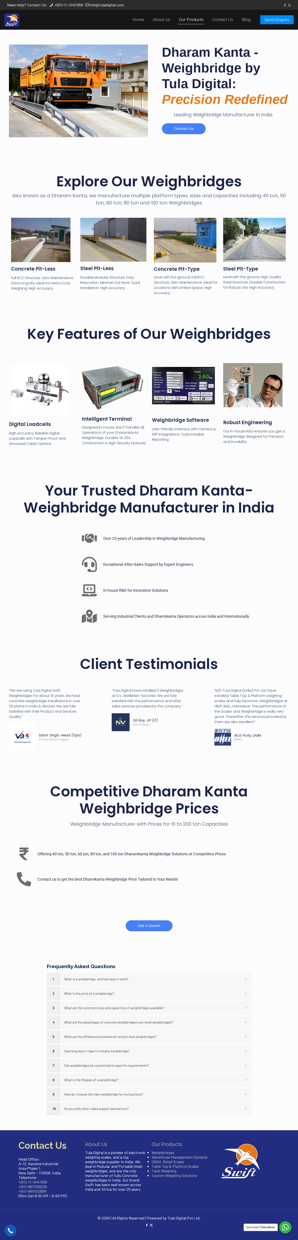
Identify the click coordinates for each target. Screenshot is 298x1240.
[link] (149, 979)
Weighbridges (163, 1152)
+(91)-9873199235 (33, 1186)
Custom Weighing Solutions (174, 1175)
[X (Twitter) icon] (289, 5)
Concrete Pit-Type (177, 269)
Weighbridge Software (180, 420)
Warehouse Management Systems (179, 1157)
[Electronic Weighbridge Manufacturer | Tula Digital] (11, 19)
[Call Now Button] (10, 1231)
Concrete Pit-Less (33, 269)
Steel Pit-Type (240, 269)
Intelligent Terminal (107, 419)
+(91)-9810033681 (33, 1191)
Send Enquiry (277, 19)
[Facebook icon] (284, 5)
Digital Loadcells (30, 424)
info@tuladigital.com (106, 4)
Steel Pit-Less (97, 268)
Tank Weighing (164, 1170)
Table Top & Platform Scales (175, 1166)
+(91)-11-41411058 (68, 4)
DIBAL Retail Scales (168, 1161)
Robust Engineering (247, 422)
